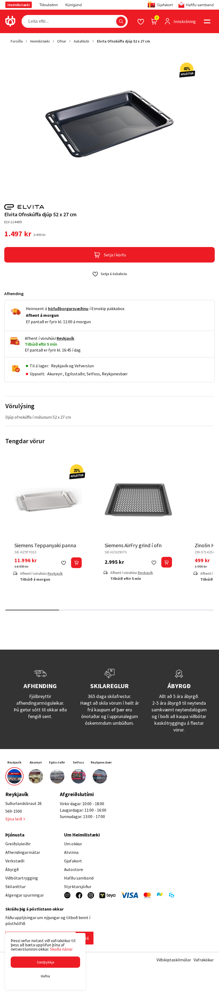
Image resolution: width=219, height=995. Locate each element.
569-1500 (13, 811)
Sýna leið (13, 819)
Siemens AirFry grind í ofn (133, 545)
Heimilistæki (18, 4)
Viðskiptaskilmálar (174, 959)
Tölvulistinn (48, 4)
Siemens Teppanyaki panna (45, 545)
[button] (121, 21)
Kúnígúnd (73, 4)
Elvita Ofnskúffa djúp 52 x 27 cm (123, 41)
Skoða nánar (61, 949)
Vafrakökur (204, 959)
